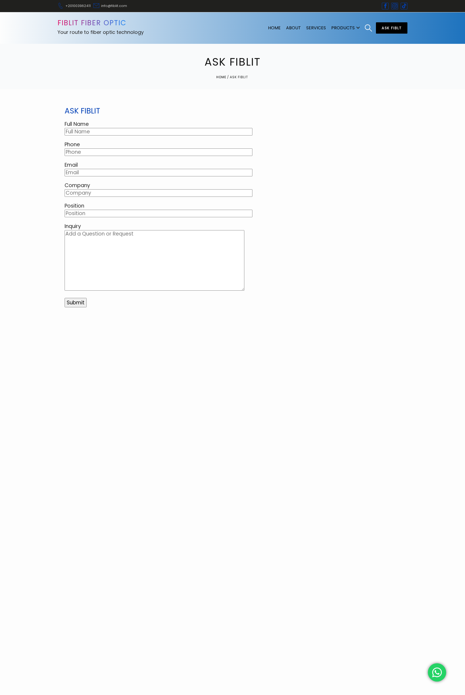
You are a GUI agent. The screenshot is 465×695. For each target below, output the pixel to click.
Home (274, 28)
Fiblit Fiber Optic (92, 23)
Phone (72, 144)
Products (343, 28)
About (293, 28)
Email (71, 165)
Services (316, 28)
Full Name (77, 124)
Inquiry (73, 226)
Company (77, 185)
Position (74, 205)
